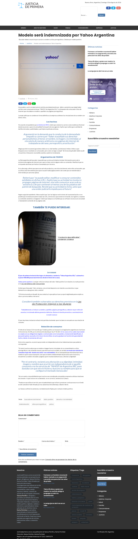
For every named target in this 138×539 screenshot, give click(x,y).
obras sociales (77, 515)
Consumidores (83, 28)
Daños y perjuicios (78, 498)
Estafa (74, 518)
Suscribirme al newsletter (28, 449)
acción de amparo (78, 490)
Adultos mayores (40, 28)
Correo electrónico (48, 441)
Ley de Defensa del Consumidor (33, 284)
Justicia (113, 28)
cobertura (84, 522)
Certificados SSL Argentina (105, 532)
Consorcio (75, 475)
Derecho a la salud (78, 501)
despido (83, 518)
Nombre (21, 441)
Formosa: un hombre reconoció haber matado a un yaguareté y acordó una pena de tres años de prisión (102, 54)
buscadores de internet (32, 399)
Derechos (75, 483)
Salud (56, 28)
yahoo (51, 404)
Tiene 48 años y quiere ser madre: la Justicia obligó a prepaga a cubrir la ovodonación (101, 63)
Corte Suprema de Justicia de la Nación (82, 506)
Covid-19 (83, 511)
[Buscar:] (89, 15)
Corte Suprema (77, 479)
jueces (74, 511)
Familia (67, 28)
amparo (74, 522)
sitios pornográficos (39, 404)
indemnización (24, 404)
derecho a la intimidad (64, 399)
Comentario (22, 418)
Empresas (99, 28)
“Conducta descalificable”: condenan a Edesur (69, 238)
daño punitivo (48, 399)
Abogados (86, 475)
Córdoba (89, 515)
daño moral (85, 487)
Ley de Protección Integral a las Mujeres (56, 302)
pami (90, 501)
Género (23, 28)
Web (66, 441)
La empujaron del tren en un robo (100, 71)
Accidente (85, 483)
